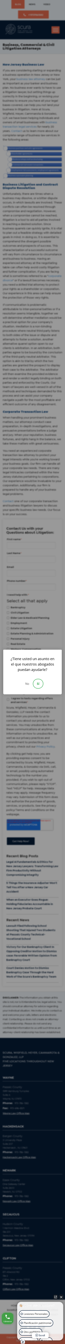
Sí (38, 684)
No (27, 684)
